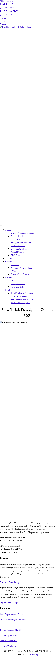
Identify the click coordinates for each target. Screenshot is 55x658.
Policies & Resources (8, 640)
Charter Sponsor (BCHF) (11, 635)
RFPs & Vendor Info (8, 645)
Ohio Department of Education (13, 614)
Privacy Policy (32, 654)
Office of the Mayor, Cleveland (13, 619)
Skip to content (6, 1)
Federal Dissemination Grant (12, 624)
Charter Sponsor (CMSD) (11, 630)
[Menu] (1, 225)
